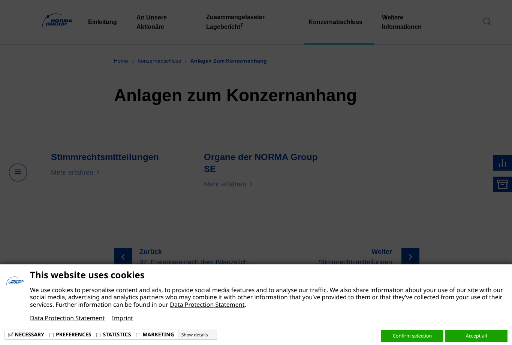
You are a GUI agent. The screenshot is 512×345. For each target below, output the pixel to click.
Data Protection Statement (207, 304)
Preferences (73, 335)
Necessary (29, 335)
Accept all (476, 335)
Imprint (122, 318)
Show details (194, 335)
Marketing (158, 335)
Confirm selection (412, 335)
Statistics (117, 335)
